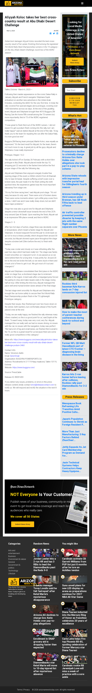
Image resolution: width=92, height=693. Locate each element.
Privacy (26, 689)
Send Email (14, 356)
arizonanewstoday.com (49, 689)
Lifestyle (11, 573)
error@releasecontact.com (42, 385)
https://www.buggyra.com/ (23, 367)
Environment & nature (17, 559)
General (11, 562)
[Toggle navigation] (82, 3)
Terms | (20, 689)
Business (12, 556)
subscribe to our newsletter (74, 101)
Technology (13, 570)
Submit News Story (74, 61)
